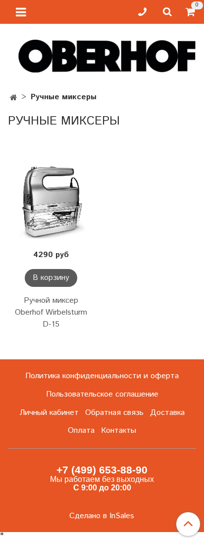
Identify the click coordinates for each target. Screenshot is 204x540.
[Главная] (13, 98)
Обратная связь (114, 412)
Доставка (167, 412)
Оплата (81, 430)
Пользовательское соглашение (102, 394)
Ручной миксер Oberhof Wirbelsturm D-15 (51, 312)
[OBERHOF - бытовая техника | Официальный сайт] (102, 54)
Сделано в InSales (101, 516)
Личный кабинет (49, 412)
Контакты (118, 430)
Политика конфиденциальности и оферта (102, 376)
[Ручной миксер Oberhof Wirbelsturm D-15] (51, 202)
